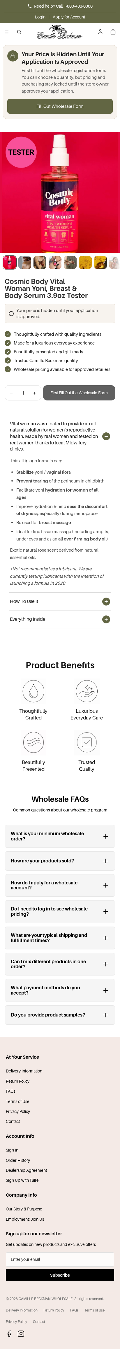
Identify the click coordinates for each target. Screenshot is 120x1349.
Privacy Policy (18, 1111)
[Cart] (113, 31)
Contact (13, 1121)
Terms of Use (17, 1101)
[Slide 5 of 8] (70, 262)
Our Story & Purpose (24, 1208)
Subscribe (60, 1275)
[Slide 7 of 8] (100, 262)
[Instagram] (20, 1333)
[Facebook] (9, 1333)
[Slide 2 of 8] (24, 262)
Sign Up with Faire (22, 1180)
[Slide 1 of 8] (9, 262)
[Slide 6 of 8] (85, 262)
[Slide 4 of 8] (55, 262)
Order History (18, 1160)
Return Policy (17, 1081)
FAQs (10, 1091)
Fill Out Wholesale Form (60, 106)
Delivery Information (24, 1070)
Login (40, 16)
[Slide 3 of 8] (39, 262)
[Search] (19, 31)
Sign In (12, 1149)
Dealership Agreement (26, 1170)
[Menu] (6, 32)
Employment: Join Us (25, 1219)
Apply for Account (69, 16)
